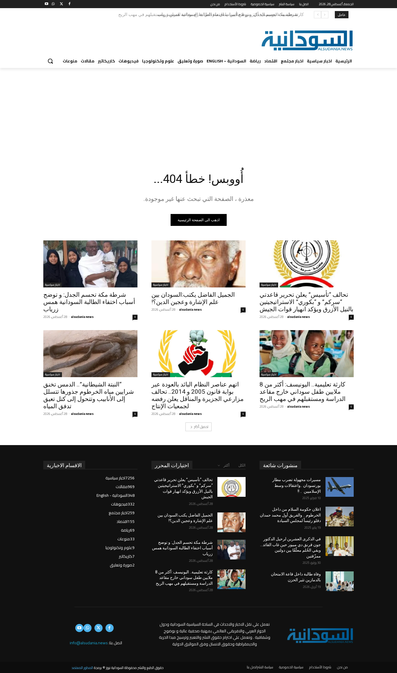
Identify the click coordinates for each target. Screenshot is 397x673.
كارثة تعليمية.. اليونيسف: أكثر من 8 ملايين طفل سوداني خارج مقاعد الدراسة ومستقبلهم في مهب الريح (207, 14)
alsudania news (298, 317)
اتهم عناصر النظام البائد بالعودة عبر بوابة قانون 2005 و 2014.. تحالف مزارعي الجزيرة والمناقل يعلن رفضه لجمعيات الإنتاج (197, 395)
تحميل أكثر (201, 426)
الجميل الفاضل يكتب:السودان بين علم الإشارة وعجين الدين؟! (193, 298)
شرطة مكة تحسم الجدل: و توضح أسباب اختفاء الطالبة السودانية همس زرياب (89, 302)
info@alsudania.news (89, 643)
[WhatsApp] (53, 4)
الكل (242, 465)
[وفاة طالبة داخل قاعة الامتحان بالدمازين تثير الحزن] (340, 581)
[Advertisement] (198, 111)
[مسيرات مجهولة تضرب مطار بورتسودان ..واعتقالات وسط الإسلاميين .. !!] (340, 487)
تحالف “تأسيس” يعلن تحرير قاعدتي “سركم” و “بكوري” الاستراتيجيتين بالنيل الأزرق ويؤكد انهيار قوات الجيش (306, 302)
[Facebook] (69, 4)
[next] (317, 14)
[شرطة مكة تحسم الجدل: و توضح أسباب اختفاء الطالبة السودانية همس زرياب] (90, 263)
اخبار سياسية (268, 284)
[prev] (324, 14)
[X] (61, 4)
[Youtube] (46, 4)
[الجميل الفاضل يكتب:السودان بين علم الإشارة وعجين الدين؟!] (198, 263)
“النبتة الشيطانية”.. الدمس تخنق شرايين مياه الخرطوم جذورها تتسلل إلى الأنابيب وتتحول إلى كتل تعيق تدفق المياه (88, 395)
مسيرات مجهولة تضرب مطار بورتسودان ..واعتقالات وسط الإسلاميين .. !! (296, 485)
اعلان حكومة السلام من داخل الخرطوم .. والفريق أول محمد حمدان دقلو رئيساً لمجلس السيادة (290, 515)
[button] (50, 61)
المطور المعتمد (82, 667)
